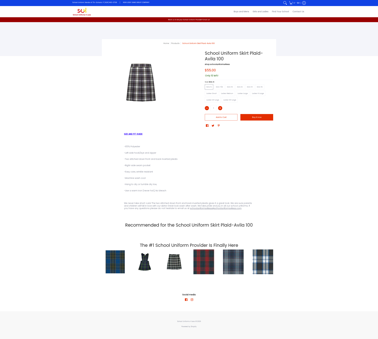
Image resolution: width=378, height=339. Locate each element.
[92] (115, 261)
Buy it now (256, 117)
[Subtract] (207, 108)
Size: (209, 82)
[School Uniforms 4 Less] (82, 11)
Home (166, 43)
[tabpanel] (189, 172)
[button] (294, 3)
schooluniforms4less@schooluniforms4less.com (216, 208)
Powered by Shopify (189, 326)
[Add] (220, 108)
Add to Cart (221, 117)
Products (175, 43)
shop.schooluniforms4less (217, 64)
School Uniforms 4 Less (186, 321)
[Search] (285, 3)
